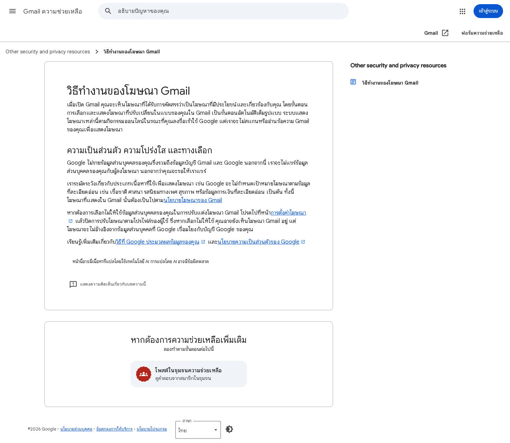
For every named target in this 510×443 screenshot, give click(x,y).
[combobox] (233, 11)
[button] (12, 11)
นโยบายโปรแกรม (152, 429)
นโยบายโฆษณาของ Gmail (193, 200)
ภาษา (187, 420)
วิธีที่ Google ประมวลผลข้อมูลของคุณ (157, 241)
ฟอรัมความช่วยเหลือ (482, 33)
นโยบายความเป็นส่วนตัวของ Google (258, 241)
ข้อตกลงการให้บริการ (114, 429)
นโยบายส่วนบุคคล (76, 429)
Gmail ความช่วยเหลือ (52, 11)
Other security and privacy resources (398, 65)
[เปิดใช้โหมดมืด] (229, 429)
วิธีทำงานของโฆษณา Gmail (390, 83)
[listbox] (198, 430)
